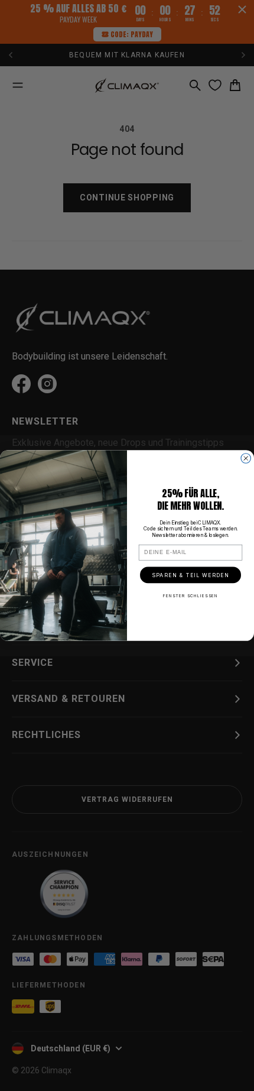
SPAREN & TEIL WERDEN (191, 575)
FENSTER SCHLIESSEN (190, 596)
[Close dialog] (246, 459)
